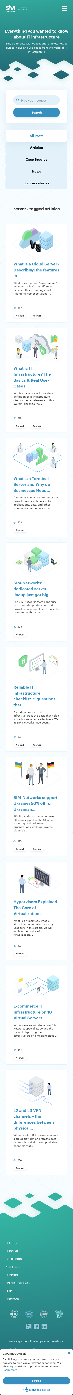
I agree (36, 1380)
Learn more (10, 1369)
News (36, 171)
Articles (36, 147)
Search (36, 112)
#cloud (20, 315)
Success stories (36, 183)
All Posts (36, 136)
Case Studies (36, 159)
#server (37, 315)
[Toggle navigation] (64, 8)
